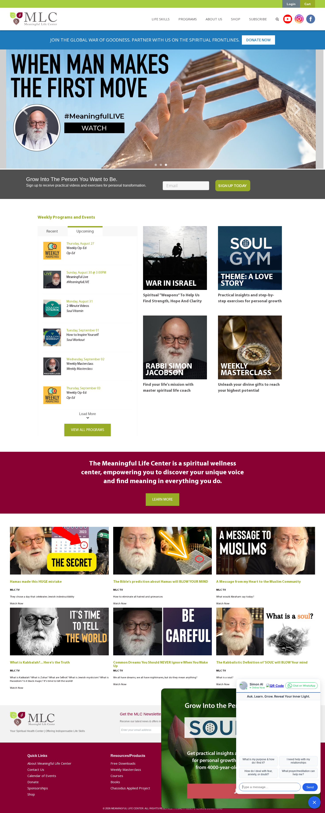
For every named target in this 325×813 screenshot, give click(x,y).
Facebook (310, 19)
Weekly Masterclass (80, 364)
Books (115, 782)
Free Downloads (123, 763)
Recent (52, 232)
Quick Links (37, 756)
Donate (33, 782)
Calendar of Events (41, 775)
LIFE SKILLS (161, 19)
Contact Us (35, 769)
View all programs (87, 430)
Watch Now (16, 603)
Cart (307, 4)
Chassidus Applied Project (130, 788)
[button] (314, 802)
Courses (117, 775)
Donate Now (258, 40)
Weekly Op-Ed (76, 248)
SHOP (235, 19)
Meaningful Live (77, 277)
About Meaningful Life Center (49, 763)
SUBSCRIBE (258, 19)
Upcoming (85, 232)
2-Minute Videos (78, 306)
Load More (87, 414)
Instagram (299, 19)
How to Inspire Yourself (83, 335)
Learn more (162, 499)
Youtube (287, 19)
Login (291, 4)
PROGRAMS (187, 19)
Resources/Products (128, 756)
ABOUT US (214, 19)
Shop (31, 794)
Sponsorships (37, 788)
